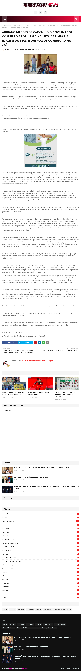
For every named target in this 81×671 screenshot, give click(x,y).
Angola (40, 518)
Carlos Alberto (48, 625)
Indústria (38, 609)
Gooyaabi (25, 668)
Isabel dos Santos (59, 609)
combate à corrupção (42, 628)
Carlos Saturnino (60, 625)
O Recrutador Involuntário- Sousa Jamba (38, 393)
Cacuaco (38, 625)
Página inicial (6, 26)
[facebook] (35, 12)
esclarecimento (40, 594)
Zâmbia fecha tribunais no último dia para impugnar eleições (65, 394)
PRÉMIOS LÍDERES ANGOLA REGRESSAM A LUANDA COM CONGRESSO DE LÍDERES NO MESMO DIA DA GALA (46, 488)
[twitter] (40, 12)
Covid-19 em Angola (40, 565)
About (68, 668)
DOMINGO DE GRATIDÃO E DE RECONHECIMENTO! (31, 477)
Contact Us (75, 668)
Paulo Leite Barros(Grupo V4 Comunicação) (19, 49)
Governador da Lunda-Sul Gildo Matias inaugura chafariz (13, 393)
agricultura (40, 590)
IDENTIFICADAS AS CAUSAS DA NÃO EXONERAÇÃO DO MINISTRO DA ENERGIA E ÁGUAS (43, 468)
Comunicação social (40, 539)
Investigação (48, 609)
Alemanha (40, 514)
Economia (40, 583)
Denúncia (40, 579)
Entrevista (40, 587)
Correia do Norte (40, 550)
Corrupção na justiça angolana (40, 561)
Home (62, 668)
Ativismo (40, 525)
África (40, 598)
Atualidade (40, 528)
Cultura (40, 572)
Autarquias (40, 532)
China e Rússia (40, 536)
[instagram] (45, 12)
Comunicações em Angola (40, 543)
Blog (10, 668)
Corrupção (40, 554)
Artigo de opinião (40, 521)
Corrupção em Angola (40, 558)
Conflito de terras (40, 547)
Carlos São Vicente (8, 628)
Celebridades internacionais (25, 628)
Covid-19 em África (40, 568)
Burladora (30, 625)
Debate (40, 576)
